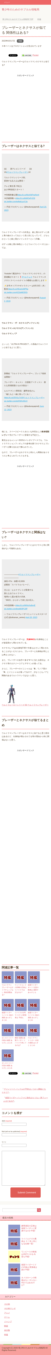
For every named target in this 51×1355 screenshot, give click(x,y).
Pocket (35, 55)
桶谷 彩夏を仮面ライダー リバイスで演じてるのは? (20, 1041)
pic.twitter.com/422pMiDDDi (16, 292)
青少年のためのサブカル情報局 (20, 9)
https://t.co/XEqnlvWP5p (18, 289)
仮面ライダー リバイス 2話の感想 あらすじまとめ (7, 1016)
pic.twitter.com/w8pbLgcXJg (16, 202)
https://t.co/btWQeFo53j (25, 198)
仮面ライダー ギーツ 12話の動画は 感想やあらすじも (33, 988)
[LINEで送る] (27, 55)
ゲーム (7, 1317)
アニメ (7, 1313)
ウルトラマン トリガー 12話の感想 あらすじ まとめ (33, 1041)
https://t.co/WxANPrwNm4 (28, 195)
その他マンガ (10, 1309)
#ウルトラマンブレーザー (17, 172)
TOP (17, 19)
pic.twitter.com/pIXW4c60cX (16, 401)
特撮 (20, 41)
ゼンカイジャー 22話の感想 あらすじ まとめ (7, 1065)
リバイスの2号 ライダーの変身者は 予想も (20, 1015)
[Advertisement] (25, 102)
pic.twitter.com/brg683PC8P (16, 609)
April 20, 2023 (31, 617)
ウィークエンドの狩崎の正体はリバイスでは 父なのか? (20, 988)
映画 (6, 1326)
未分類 (7, 1330)
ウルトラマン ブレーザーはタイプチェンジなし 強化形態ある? (7, 990)
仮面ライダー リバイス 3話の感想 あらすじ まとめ (33, 1016)
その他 (7, 1304)
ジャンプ (8, 1322)
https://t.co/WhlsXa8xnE (25, 605)
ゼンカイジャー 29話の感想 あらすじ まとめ (7, 1040)
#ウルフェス (27, 277)
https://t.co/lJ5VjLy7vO (13, 398)
